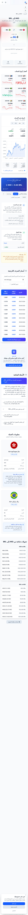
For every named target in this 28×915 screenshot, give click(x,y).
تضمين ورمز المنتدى (15, 197)
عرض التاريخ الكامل (8, 170)
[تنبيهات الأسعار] (5, 2)
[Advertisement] (14, 8)
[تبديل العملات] (14, 30)
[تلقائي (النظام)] (25, 10)
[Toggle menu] (2, 2)
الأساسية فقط (14, 907)
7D (23, 123)
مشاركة (15, 194)
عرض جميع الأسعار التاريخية (14, 339)
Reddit (24, 197)
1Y (12, 123)
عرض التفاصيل (14, 284)
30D (20, 123)
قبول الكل (14, 903)
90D (16, 123)
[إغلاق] (25, 895)
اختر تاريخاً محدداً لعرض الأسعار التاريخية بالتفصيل (14, 276)
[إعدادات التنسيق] (25, 7)
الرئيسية (25, 13)
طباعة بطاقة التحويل (13, 622)
